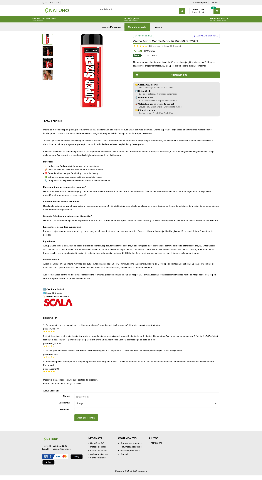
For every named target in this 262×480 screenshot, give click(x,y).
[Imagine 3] (47, 63)
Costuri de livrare (98, 450)
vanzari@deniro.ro (62, 449)
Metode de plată (98, 447)
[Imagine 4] (47, 74)
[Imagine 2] (47, 51)
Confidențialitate (98, 457)
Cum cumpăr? (200, 2)
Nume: (66, 396)
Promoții (158, 27)
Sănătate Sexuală (137, 27)
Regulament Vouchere (131, 443)
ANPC (154, 443)
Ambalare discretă (99, 454)
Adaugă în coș (179, 74)
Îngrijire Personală (111, 27)
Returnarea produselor (131, 447)
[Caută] (182, 11)
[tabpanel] (91, 71)
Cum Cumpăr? (97, 443)
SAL (160, 443)
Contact (214, 2)
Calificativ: (64, 402)
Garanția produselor (130, 450)
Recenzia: (65, 409)
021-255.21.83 (52, 2)
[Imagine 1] (47, 39)
